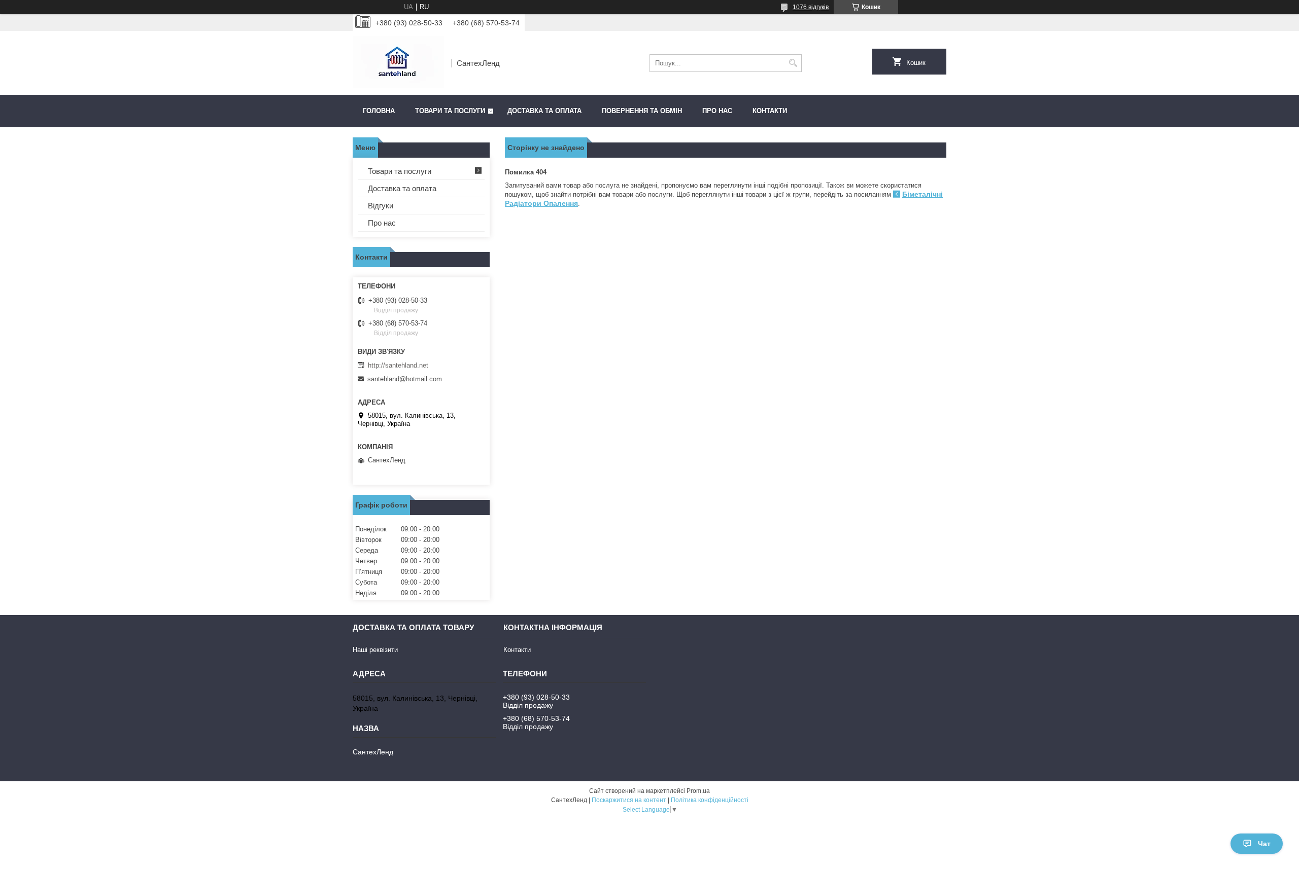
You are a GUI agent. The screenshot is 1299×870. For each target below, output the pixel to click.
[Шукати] (793, 63)
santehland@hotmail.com (404, 379)
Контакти (770, 111)
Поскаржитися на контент (629, 800)
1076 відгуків (811, 7)
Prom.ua (698, 790)
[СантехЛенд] (398, 63)
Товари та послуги (450, 111)
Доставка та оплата (544, 111)
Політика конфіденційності (709, 800)
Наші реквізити (375, 650)
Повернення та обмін (642, 111)
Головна (379, 111)
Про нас (717, 111)
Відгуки (380, 205)
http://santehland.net (398, 365)
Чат (1264, 844)
